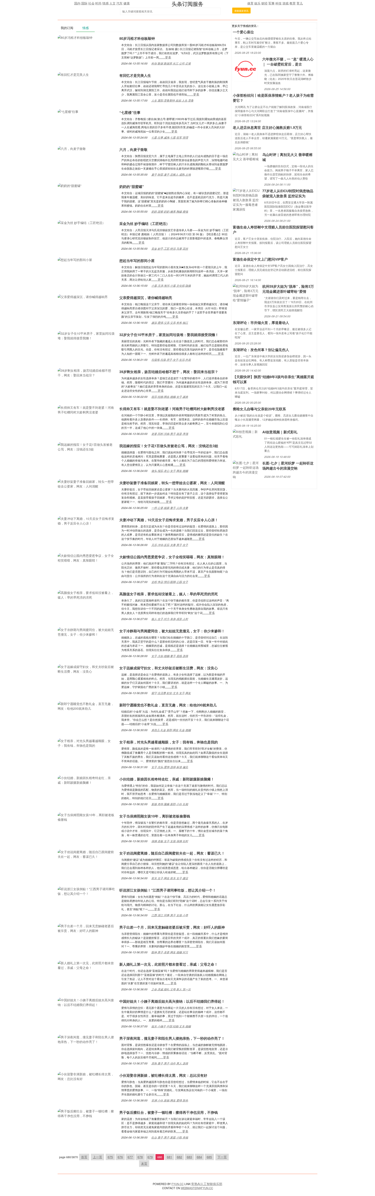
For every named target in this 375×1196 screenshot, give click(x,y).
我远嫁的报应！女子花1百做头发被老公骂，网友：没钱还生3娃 (168, 445)
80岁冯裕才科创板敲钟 (137, 38)
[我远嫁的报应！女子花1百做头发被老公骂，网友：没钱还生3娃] (86, 446)
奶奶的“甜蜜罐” (131, 186)
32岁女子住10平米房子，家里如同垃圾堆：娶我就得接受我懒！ (169, 334)
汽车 (119, 3)
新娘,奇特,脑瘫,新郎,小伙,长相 (169, 804)
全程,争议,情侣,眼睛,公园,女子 (169, 582)
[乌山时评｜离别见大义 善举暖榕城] (246, 156)
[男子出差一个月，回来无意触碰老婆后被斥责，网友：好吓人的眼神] (86, 928)
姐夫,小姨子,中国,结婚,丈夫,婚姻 (171, 1026)
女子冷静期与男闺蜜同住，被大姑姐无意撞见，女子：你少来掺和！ (172, 630)
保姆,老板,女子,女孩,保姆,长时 (169, 841)
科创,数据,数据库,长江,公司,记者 (171, 63)
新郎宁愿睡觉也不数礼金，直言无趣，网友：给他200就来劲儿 (168, 705)
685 (209, 1157)
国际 (84, 3)
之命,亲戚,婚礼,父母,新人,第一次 (171, 989)
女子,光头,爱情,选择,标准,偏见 (169, 767)
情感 (105, 3)
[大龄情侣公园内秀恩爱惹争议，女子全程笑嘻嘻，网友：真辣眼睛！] (86, 557)
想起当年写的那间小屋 (136, 260)
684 (199, 1157)
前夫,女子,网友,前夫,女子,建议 (169, 878)
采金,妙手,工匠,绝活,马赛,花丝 (169, 248)
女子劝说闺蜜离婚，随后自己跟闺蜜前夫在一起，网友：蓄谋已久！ (172, 853)
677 (130, 1157)
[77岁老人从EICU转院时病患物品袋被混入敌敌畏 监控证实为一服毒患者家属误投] (246, 199)
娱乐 (257, 3)
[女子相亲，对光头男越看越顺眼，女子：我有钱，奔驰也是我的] (86, 742)
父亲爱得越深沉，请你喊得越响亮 (145, 297)
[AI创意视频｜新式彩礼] (246, 433)
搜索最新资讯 (241, 10)
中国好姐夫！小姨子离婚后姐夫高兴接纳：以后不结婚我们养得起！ (172, 1001)
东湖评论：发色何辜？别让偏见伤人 (261, 349)
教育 (292, 3)
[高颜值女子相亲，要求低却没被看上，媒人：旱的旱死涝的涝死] (86, 594)
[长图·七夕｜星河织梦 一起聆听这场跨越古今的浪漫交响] (246, 469)
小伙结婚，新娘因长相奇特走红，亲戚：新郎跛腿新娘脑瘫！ (166, 779)
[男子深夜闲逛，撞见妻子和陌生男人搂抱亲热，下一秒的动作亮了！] (86, 1039)
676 (120, 1157)
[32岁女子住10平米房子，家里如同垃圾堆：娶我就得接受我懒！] (86, 335)
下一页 (222, 1157)
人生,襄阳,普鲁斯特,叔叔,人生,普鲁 (172, 100)
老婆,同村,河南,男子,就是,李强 (169, 434)
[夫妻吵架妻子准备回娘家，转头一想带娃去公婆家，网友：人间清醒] (86, 483)
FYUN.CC (177, 1184)
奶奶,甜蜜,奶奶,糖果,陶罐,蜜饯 (169, 211)
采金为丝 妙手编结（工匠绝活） (144, 223)
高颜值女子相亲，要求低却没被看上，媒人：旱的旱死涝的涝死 (168, 593)
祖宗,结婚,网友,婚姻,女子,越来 (169, 397)
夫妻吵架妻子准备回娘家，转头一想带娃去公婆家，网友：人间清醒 (172, 482)
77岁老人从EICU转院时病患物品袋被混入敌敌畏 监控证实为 (287, 193)
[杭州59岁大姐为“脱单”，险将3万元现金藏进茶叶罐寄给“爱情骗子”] (246, 292)
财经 (264, 3)
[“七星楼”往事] (68, 111)
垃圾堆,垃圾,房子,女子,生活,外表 (171, 360)
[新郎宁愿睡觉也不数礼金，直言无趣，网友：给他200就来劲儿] (86, 705)
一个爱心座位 (243, 31)
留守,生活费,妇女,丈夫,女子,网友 (171, 693)
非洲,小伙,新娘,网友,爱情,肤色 (169, 1100)
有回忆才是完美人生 (135, 75)
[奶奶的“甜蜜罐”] (69, 185)
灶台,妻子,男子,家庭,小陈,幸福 (169, 1137)
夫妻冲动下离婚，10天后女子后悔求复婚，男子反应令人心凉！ (168, 519)
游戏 (285, 3)
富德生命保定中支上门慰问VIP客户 (260, 259)
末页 (144, 1163)
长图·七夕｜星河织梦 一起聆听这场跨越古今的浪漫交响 (287, 466)
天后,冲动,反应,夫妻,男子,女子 (169, 545)
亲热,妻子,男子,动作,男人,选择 (169, 1063)
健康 (126, 3)
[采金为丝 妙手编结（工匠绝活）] (81, 222)
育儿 (299, 3)
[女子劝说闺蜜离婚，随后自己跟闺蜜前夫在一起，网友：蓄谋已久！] (86, 854)
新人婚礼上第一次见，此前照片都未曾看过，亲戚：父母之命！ (168, 964)
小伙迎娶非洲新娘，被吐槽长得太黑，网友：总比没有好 (163, 1075)
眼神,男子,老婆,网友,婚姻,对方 (169, 952)
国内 (77, 3)
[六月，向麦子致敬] (72, 148)
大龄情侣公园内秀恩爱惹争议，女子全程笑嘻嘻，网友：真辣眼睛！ (172, 556)
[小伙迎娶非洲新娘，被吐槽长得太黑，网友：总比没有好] (86, 1076)
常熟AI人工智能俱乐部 (206, 1184)
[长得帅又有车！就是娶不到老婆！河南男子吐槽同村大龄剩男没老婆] (86, 409)
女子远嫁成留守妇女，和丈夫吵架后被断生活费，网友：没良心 (168, 668)
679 (150, 1157)
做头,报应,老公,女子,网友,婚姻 (169, 471)
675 (110, 1157)
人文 (112, 3)
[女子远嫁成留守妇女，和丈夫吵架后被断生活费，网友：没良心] (86, 668)
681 (169, 1157)
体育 (250, 3)
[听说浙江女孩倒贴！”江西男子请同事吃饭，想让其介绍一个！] (86, 891)
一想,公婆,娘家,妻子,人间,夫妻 (169, 508)
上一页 (97, 1157)
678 (140, 1157)
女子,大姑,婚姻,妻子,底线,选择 (169, 656)
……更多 (165, 57)
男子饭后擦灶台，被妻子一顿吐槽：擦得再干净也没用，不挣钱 (168, 1112)
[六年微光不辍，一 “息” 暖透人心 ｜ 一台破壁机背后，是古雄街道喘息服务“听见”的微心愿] (245, 68)
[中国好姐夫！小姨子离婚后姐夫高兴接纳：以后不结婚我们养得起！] (86, 1002)
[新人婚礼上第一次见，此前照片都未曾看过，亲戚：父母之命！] (86, 965)
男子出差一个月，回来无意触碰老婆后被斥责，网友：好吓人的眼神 (172, 927)
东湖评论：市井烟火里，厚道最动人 (261, 322)
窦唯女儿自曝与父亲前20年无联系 (259, 408)
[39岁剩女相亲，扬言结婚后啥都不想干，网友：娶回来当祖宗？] (86, 372)
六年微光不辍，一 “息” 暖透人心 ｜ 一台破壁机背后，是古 (287, 62)
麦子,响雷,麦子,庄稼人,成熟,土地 (171, 174)
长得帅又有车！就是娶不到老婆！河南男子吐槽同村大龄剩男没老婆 (172, 408)
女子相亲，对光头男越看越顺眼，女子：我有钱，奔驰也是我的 (168, 742)
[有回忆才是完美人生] (73, 74)
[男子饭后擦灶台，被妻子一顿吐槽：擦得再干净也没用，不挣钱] (86, 1113)
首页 (84, 1157)
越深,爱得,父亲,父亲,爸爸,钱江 (169, 323)
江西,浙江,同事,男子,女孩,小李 (169, 915)
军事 (271, 3)
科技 (278, 3)
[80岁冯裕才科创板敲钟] (75, 37)
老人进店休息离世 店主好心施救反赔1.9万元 (267, 127)
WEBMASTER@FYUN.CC (197, 1188)
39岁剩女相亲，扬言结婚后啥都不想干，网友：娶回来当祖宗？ (168, 371)
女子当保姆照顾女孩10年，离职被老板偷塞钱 (154, 816)
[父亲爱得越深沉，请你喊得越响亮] (83, 296)
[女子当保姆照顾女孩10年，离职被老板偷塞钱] (86, 817)
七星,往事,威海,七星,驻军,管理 (169, 137)
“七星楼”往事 (129, 112)
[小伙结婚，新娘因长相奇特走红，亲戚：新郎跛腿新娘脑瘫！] (86, 780)
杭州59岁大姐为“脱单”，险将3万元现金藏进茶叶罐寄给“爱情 (288, 289)
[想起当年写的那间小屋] (75, 259)
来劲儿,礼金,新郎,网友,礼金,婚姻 (171, 730)
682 (179, 1157)
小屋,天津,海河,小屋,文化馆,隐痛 (171, 286)
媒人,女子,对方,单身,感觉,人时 (169, 619)
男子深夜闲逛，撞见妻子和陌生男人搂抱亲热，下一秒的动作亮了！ (172, 1038)
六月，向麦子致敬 (133, 149)
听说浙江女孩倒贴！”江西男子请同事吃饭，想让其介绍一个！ (167, 890)
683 (189, 1157)
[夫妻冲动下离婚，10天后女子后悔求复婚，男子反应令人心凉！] (86, 520)
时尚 (98, 3)
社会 (91, 3)
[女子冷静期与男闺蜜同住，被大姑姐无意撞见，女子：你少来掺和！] (86, 631)
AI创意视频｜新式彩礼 (279, 431)
